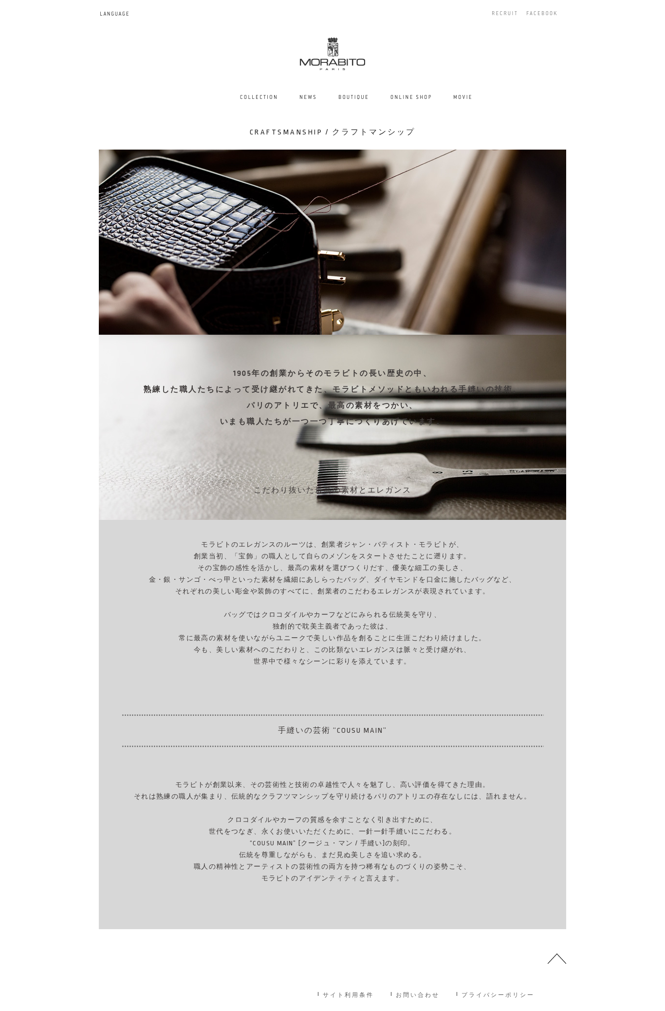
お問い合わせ (418, 994)
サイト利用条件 (348, 994)
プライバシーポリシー (498, 994)
